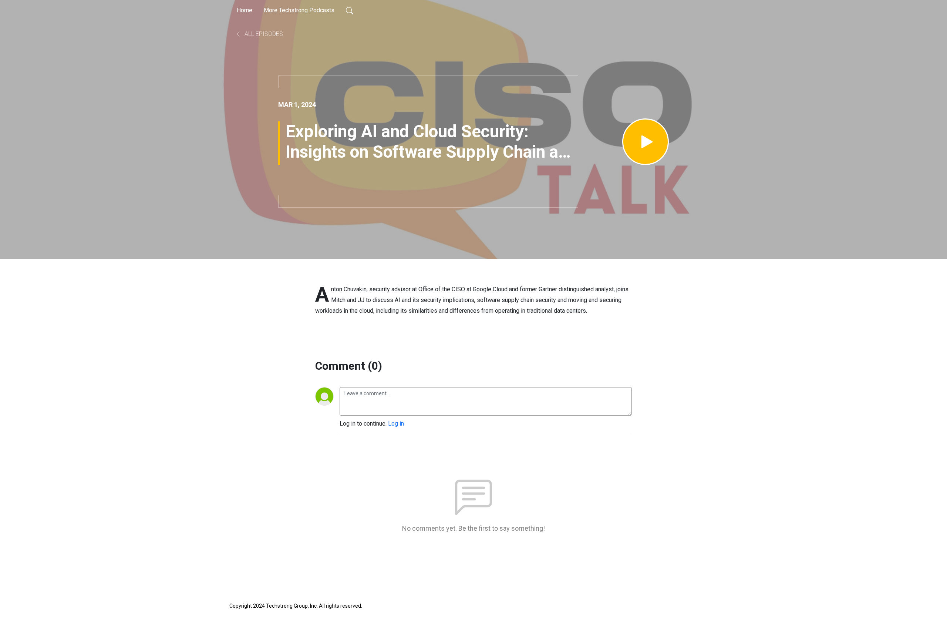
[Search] (349, 10)
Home (244, 10)
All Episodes (263, 33)
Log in (396, 423)
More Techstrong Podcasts (299, 10)
